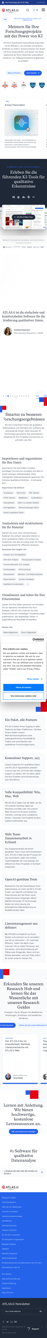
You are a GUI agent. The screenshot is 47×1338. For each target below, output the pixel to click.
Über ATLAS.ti (7, 1293)
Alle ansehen (39, 397)
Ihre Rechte (6, 1274)
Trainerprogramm (9, 1202)
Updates (5, 1249)
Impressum (6, 1288)
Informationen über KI (11, 1267)
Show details (33, 679)
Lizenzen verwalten (10, 1211)
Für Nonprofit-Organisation (13, 1239)
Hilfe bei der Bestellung (11, 1207)
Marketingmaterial (9, 1258)
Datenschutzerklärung (11, 1279)
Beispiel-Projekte (9, 1244)
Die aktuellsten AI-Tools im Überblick (22, 19)
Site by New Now (9, 1333)
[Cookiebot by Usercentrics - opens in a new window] (33, 640)
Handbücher (7, 1221)
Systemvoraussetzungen (12, 1216)
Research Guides (9, 1198)
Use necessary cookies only (23, 696)
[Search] (27, 10)
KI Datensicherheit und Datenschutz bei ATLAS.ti (22, 1263)
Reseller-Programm (9, 1253)
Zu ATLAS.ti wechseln (11, 1235)
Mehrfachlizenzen (9, 1225)
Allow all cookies (23, 687)
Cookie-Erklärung (9, 1283)
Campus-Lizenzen (9, 1230)
